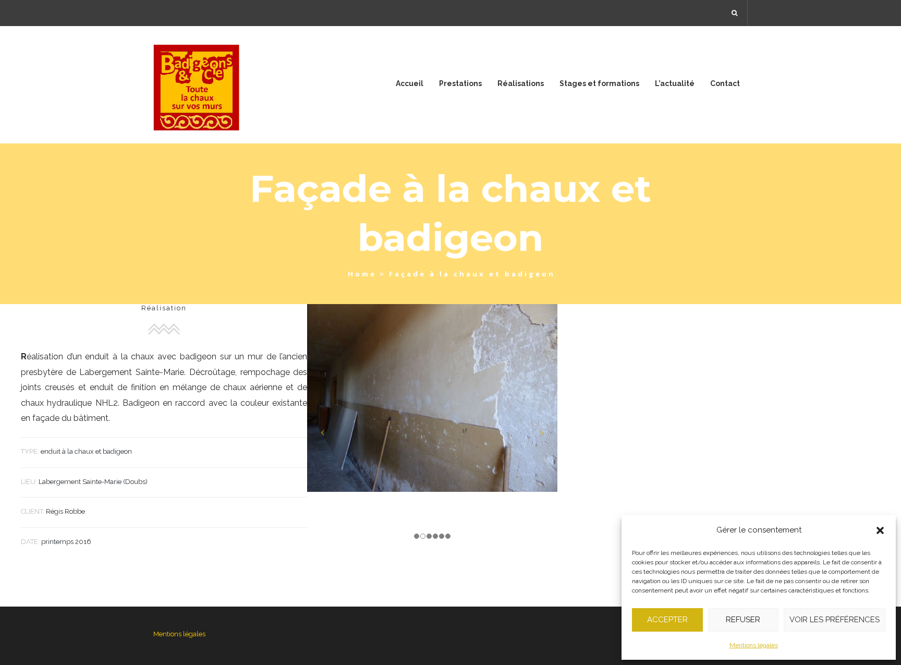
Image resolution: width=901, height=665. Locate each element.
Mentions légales (753, 645)
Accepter (667, 619)
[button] (880, 530)
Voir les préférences (834, 619)
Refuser (743, 619)
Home (362, 274)
